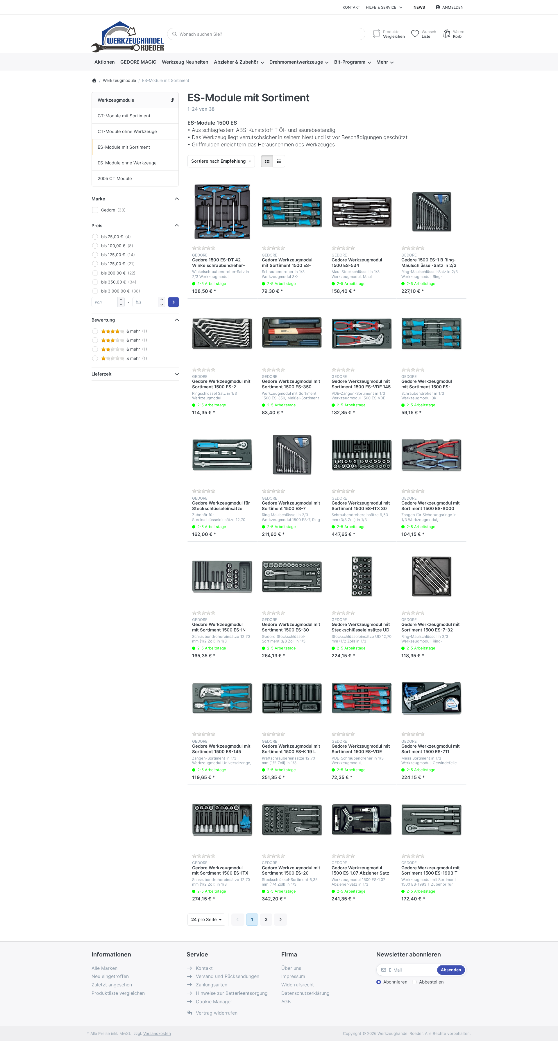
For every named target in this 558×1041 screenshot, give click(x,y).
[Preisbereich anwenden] (173, 302)
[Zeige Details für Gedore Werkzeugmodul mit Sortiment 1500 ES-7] (292, 455)
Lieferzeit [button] (102, 374)
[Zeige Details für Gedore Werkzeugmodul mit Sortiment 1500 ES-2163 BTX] (431, 333)
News (419, 7)
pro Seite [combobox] (208, 919)
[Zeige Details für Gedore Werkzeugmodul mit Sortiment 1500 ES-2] (222, 333)
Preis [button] (97, 225)
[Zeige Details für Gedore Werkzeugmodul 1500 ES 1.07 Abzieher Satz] (362, 819)
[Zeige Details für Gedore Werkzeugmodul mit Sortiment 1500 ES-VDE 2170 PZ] (362, 698)
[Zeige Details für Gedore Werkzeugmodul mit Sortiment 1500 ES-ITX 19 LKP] (222, 819)
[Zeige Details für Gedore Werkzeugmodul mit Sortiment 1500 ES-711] (431, 698)
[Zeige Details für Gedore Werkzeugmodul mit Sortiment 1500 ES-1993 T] (431, 819)
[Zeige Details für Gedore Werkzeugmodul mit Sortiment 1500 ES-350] (292, 333)
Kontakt (351, 7)
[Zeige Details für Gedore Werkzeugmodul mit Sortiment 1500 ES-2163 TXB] (292, 212)
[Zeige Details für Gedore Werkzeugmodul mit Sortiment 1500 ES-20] (292, 819)
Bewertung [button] (103, 320)
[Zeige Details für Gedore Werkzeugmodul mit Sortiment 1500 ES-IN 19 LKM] (222, 576)
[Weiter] (280, 919)
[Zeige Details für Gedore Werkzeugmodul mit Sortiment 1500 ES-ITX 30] (362, 455)
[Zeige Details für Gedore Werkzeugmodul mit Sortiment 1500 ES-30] (292, 576)
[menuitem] (104, 62)
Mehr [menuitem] (382, 62)
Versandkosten (157, 1033)
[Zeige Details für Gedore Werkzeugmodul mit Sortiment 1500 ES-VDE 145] (362, 333)
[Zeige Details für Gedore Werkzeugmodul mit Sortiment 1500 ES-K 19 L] (292, 698)
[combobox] (266, 34)
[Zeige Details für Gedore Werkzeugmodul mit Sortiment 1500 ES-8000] (431, 455)
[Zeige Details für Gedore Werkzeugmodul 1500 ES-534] (362, 212)
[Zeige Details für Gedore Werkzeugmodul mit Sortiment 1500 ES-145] (222, 698)
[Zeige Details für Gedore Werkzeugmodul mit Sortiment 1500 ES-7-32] (431, 576)
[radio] (267, 161)
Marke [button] (98, 199)
